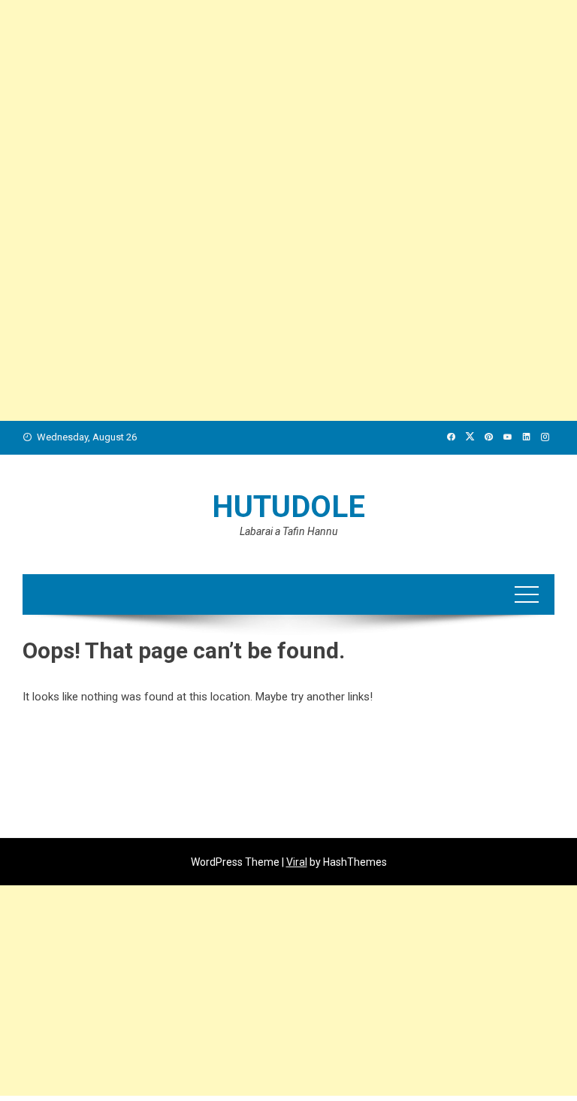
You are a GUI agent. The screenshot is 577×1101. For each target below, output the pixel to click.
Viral (296, 862)
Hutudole (288, 507)
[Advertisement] (288, 105)
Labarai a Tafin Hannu (288, 531)
